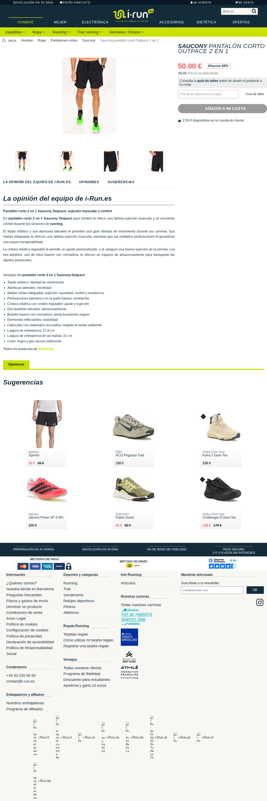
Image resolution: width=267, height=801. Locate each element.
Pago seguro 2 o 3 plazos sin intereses (234, 551)
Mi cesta (246, 2)
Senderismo (73, 595)
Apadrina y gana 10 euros (84, 685)
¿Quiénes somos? (21, 583)
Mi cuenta (202, 2)
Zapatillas (14, 32)
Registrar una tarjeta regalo (86, 646)
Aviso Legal (16, 618)
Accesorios (171, 22)
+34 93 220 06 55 (21, 675)
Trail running (88, 32)
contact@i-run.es (20, 681)
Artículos (128, 583)
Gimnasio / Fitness (125, 32)
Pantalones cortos (64, 40)
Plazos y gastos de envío (27, 601)
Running (60, 32)
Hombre (26, 22)
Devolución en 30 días (33, 2)
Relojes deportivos (78, 601)
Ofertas (241, 22)
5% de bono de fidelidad (166, 549)
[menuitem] (15, 32)
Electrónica (95, 22)
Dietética (206, 22)
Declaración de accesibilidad (30, 642)
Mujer (60, 22)
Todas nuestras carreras (141, 605)
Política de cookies (22, 624)
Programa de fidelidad (81, 674)
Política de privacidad (24, 636)
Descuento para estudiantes (86, 680)
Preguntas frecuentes (24, 595)
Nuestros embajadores (25, 703)
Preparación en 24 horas (33, 549)
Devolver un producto (24, 607)
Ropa (38, 32)
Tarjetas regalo (75, 634)
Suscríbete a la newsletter (200, 583)
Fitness (69, 607)
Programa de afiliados (24, 709)
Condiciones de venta (24, 613)
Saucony (88, 40)
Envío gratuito (77, 2)
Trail (67, 589)
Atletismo (71, 613)
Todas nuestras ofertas (82, 668)
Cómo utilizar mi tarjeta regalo (88, 640)
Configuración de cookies (27, 630)
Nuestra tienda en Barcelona (30, 589)
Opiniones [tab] (16, 364)
